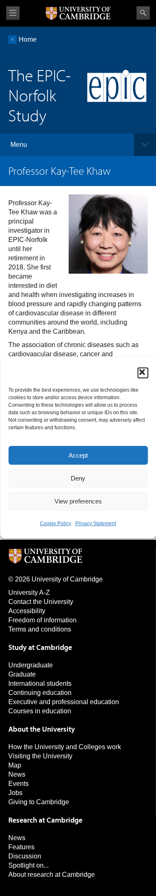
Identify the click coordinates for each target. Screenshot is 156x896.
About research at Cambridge (51, 874)
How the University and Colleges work (64, 746)
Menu (18, 144)
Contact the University (40, 601)
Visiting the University (40, 756)
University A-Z (29, 592)
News (16, 774)
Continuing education (40, 692)
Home (28, 39)
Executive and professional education (63, 701)
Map (14, 765)
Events (18, 783)
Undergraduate (30, 665)
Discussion (24, 856)
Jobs (15, 792)
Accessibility (26, 610)
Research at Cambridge (45, 820)
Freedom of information (42, 620)
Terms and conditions (39, 629)
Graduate (22, 674)
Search (143, 13)
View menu (13, 13)
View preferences (78, 501)
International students (40, 683)
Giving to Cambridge (38, 801)
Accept (78, 455)
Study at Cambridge (40, 647)
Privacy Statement (95, 523)
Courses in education (39, 711)
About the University (41, 729)
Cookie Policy (55, 523)
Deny (78, 478)
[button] (143, 373)
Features (21, 847)
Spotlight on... (28, 865)
